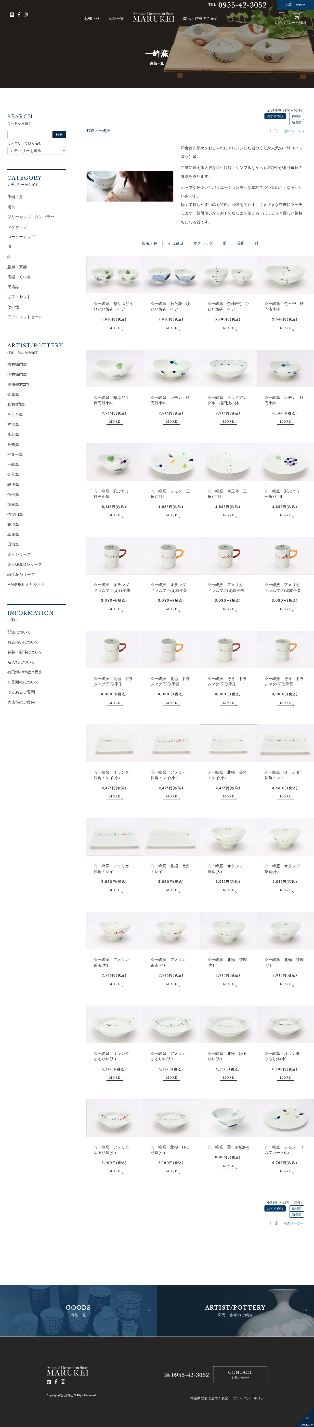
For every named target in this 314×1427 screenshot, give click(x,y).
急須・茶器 (17, 267)
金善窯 (13, 474)
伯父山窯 (15, 514)
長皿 (241, 243)
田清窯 (13, 544)
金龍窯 (13, 394)
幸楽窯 (13, 534)
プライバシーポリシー (250, 1398)
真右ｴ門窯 (16, 404)
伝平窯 (13, 495)
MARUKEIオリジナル (26, 584)
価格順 (296, 116)
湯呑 (11, 207)
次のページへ (294, 131)
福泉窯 (13, 424)
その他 (13, 307)
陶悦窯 (13, 524)
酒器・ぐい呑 (19, 277)
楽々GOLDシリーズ (24, 564)
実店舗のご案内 (21, 702)
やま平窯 (15, 454)
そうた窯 (15, 414)
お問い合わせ (295, 5)
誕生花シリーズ (21, 574)
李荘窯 (13, 434)
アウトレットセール (25, 317)
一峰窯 (104, 131)
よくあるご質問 (21, 692)
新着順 (296, 122)
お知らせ (92, 18)
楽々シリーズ (19, 554)
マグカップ (203, 243)
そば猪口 (175, 243)
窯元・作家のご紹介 (200, 18)
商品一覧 (116, 18)
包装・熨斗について (25, 652)
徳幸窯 (13, 504)
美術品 (13, 287)
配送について (19, 632)
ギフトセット (19, 297)
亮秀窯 (13, 444)
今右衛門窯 (17, 374)
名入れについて (21, 662)
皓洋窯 (13, 484)
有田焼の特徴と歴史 (25, 672)
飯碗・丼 (149, 243)
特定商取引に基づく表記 (209, 1398)
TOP (90, 131)
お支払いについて (23, 642)
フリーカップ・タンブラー (30, 217)
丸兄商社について (23, 682)
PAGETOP (307, 1424)
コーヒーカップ (21, 237)
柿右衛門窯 (17, 364)
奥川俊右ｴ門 (18, 384)
